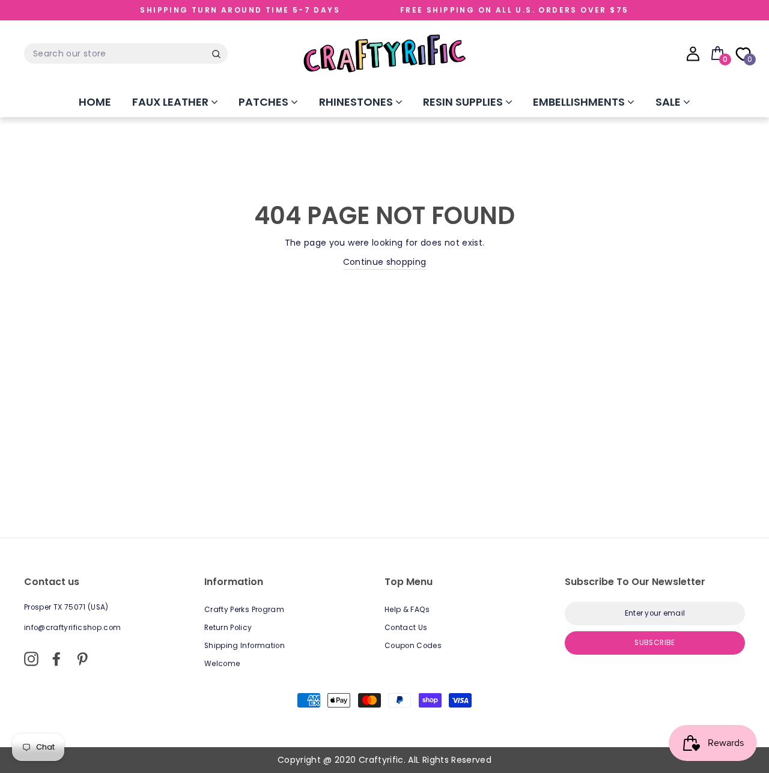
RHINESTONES (357, 101)
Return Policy (228, 627)
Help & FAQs (407, 609)
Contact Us (406, 627)
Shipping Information (244, 645)
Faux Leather (171, 101)
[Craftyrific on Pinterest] (82, 659)
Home (95, 101)
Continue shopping (385, 262)
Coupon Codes (413, 645)
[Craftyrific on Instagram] (31, 659)
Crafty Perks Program (244, 609)
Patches (265, 101)
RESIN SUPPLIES (464, 101)
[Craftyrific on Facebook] (56, 659)
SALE (669, 101)
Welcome (222, 663)
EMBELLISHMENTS (580, 101)
